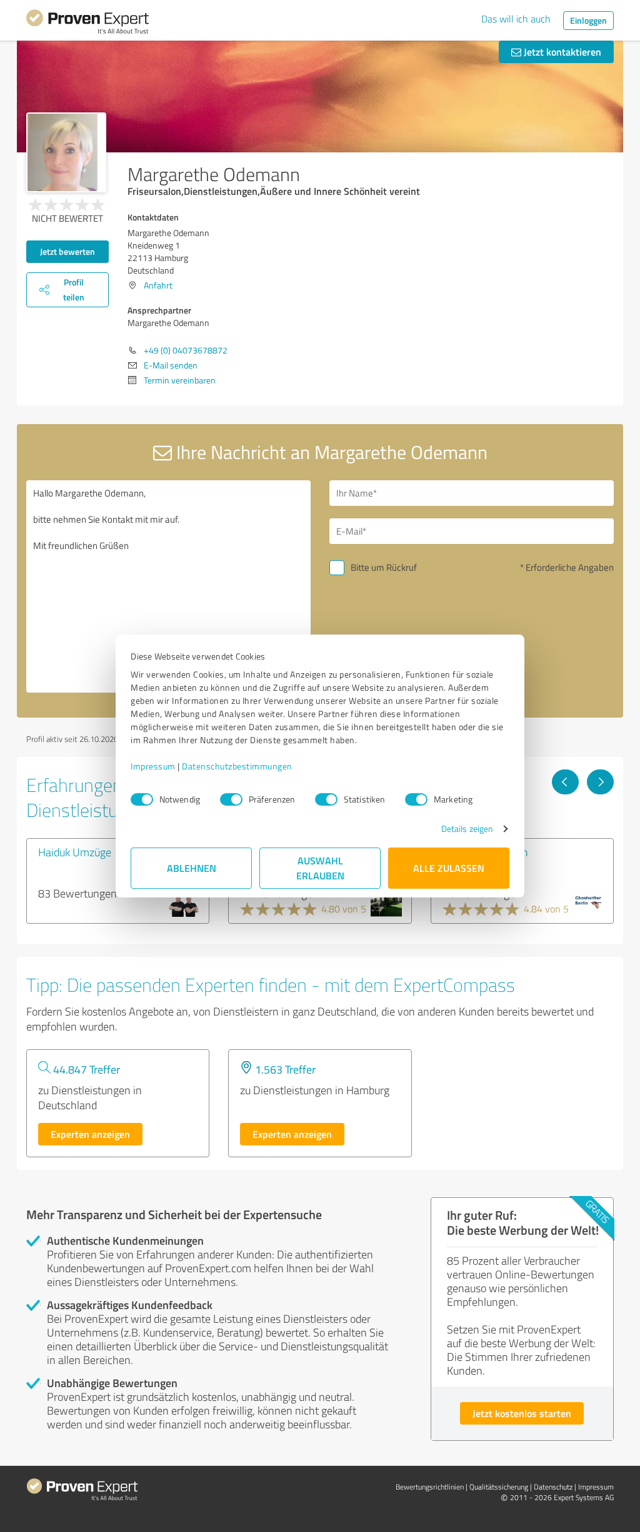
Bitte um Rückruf (384, 567)
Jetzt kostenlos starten (521, 1413)
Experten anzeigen (90, 1134)
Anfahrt (158, 285)
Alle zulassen (448, 868)
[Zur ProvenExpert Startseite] (87, 23)
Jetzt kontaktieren (561, 51)
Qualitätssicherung (498, 1486)
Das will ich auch (516, 19)
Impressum (153, 766)
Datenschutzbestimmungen (237, 766)
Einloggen (588, 20)
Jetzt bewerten (67, 251)
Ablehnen (191, 868)
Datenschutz (553, 1486)
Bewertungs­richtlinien (430, 1486)
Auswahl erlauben (320, 867)
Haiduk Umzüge (74, 851)
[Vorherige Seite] (565, 781)
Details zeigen (467, 828)
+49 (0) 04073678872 (186, 350)
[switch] (231, 799)
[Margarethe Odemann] (66, 152)
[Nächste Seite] (600, 781)
